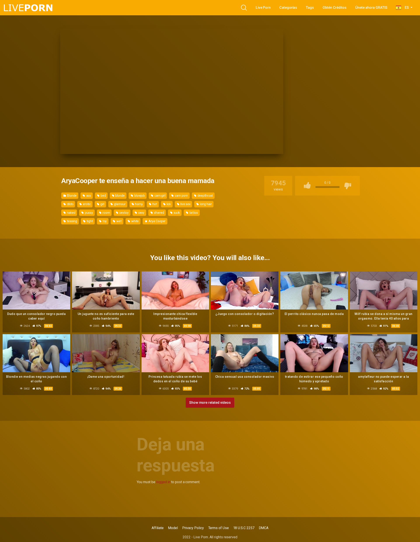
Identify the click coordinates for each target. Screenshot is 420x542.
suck (176, 212)
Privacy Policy (193, 528)
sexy (141, 212)
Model (173, 528)
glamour (119, 204)
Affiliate (158, 528)
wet (119, 221)
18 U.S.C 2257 (243, 528)
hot (154, 204)
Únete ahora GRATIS (371, 7)
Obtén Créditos (334, 7)
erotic (86, 204)
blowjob (139, 195)
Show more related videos (210, 402)
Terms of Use (218, 528)
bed (103, 195)
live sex (185, 204)
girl (102, 204)
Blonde (71, 195)
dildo (70, 204)
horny (139, 204)
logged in (163, 482)
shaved (158, 212)
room (106, 212)
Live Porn (263, 7)
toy (104, 221)
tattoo (193, 212)
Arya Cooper (157, 221)
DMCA (264, 528)
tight (89, 221)
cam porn (181, 195)
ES (405, 7)
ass (88, 195)
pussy (88, 212)
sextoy (123, 212)
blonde (120, 195)
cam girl (159, 195)
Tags (310, 7)
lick (168, 204)
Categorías (288, 7)
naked (70, 212)
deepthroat (205, 195)
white (135, 221)
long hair (205, 204)
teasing (71, 221)
